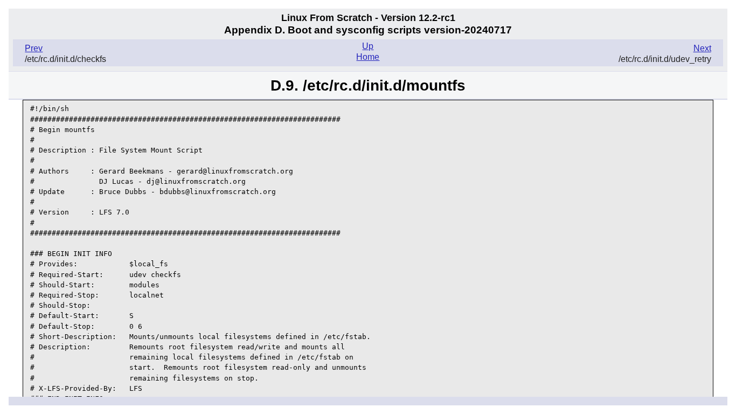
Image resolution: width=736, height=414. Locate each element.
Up (367, 46)
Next (702, 48)
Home (367, 56)
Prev (34, 48)
